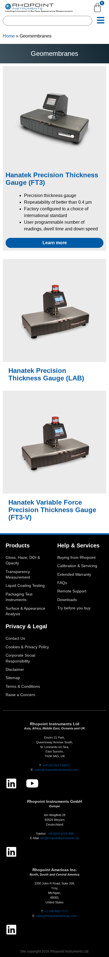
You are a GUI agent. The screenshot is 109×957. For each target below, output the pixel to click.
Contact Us (15, 638)
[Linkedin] (11, 783)
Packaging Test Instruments (19, 597)
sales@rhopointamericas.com (56, 916)
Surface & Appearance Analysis (25, 611)
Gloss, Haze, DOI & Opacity (23, 560)
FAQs (62, 583)
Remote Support (71, 591)
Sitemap (13, 678)
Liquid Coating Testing (25, 586)
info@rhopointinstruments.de (59, 838)
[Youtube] (32, 783)
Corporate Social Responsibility (20, 658)
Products (18, 545)
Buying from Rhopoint (76, 557)
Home (9, 36)
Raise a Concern (20, 695)
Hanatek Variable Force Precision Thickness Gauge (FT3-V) (52, 510)
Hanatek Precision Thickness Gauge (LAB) (46, 374)
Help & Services (78, 545)
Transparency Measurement (18, 574)
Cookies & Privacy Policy (27, 647)
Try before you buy (74, 608)
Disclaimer (15, 669)
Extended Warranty (74, 574)
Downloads (67, 600)
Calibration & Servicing (77, 566)
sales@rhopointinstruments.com (56, 769)
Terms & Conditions (23, 686)
